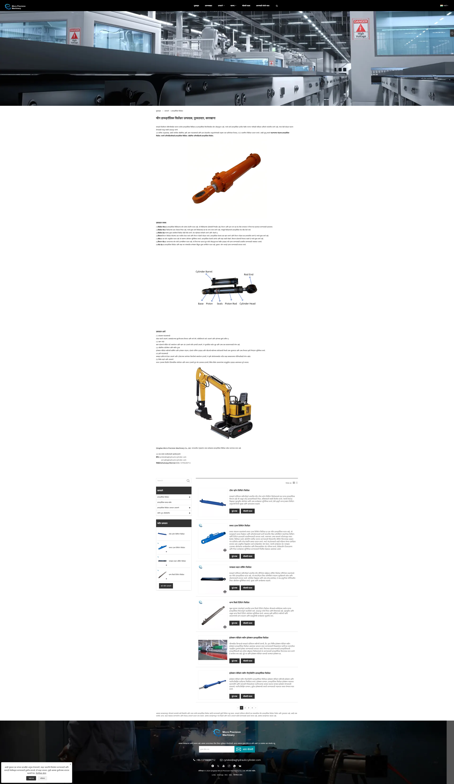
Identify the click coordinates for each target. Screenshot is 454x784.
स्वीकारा (42, 778)
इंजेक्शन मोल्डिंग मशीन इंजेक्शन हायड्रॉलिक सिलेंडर (248, 637)
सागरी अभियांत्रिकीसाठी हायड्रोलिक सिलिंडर (174, 136)
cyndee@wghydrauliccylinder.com (242, 760)
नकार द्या (31, 778)
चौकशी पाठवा (247, 511)
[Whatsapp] (234, 766)
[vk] (240, 766)
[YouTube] (223, 766)
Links (214, 775)
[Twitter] (218, 766)
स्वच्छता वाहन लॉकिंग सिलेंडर (240, 567)
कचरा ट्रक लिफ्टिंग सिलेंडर (239, 525)
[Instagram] (229, 766)
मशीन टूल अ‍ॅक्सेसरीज (163, 513)
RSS (226, 775)
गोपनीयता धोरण (237, 775)
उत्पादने (166, 111)
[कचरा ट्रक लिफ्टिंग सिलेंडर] (212, 537)
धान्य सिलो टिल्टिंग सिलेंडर (239, 602)
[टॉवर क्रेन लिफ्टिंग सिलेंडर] (212, 502)
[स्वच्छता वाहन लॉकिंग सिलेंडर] (212, 579)
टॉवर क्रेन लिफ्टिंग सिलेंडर (239, 490)
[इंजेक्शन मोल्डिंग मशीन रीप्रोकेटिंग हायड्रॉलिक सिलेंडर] (212, 685)
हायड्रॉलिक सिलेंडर (163, 497)
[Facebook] (213, 766)
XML (230, 775)
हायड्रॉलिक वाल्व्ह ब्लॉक (164, 502)
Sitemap (220, 775)
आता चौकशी (248, 749)
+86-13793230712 (205, 760)
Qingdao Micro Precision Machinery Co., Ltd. (173, 448)
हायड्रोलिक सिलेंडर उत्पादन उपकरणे (168, 507)
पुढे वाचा (234, 511)
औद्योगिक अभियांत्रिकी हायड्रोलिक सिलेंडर (200, 136)
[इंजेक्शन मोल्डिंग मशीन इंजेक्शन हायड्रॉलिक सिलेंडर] (212, 650)
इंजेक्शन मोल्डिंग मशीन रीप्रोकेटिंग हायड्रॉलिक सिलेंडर (250, 673)
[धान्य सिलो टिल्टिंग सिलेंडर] (212, 614)
